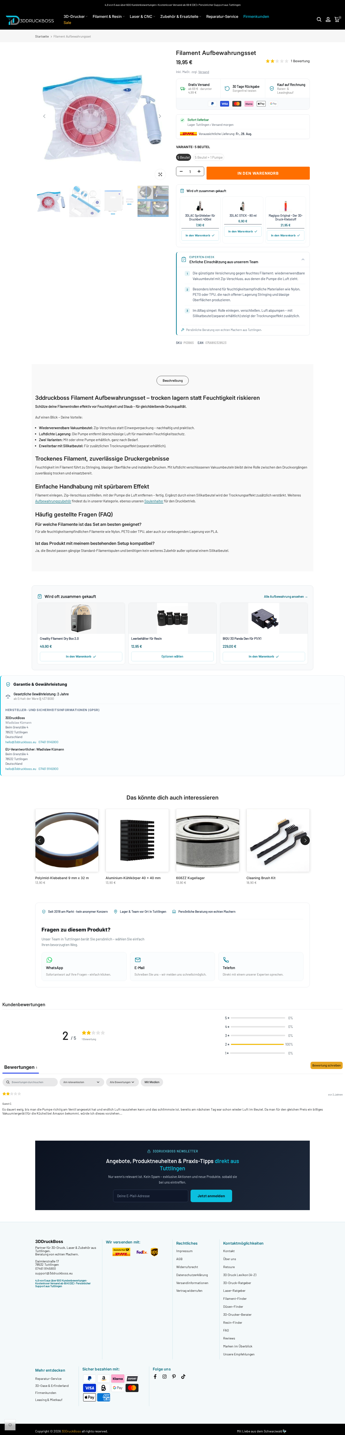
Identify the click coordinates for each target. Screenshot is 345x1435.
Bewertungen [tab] (20, 1067)
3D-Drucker (74, 16)
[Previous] (44, 116)
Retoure (229, 1267)
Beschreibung (173, 380)
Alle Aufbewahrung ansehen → (286, 596)
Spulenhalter (153, 501)
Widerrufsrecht (187, 1267)
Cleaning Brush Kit (261, 878)
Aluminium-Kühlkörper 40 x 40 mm (133, 878)
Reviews (229, 1338)
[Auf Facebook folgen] (155, 1377)
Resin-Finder (232, 1322)
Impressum (184, 1251)
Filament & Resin (107, 16)
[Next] (159, 116)
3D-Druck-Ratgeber (237, 1283)
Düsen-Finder (233, 1306)
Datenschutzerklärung (192, 1275)
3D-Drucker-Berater (237, 1314)
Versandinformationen (192, 1283)
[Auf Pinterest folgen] (174, 1377)
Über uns (229, 1259)
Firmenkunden (256, 16)
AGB (179, 1259)
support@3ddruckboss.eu (54, 1273)
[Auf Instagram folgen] (164, 1377)
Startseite (42, 36)
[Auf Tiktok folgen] (183, 1377)
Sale (67, 22)
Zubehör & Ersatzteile (179, 16)
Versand (203, 72)
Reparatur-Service (222, 16)
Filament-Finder (235, 1298)
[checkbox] (152, 1082)
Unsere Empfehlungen (239, 1354)
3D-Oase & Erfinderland (52, 1386)
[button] (259, 1018)
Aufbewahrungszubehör (53, 501)
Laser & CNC (141, 16)
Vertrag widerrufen (189, 1291)
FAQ (226, 1330)
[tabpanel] (172, 1108)
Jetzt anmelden (211, 1196)
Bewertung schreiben (326, 1065)
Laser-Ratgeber (234, 1291)
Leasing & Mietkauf (48, 1400)
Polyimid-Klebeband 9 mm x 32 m (62, 878)
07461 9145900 (48, 742)
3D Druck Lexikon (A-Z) (239, 1275)
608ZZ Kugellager (190, 878)
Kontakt (229, 1251)
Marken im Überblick (237, 1346)
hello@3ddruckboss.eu (20, 742)
